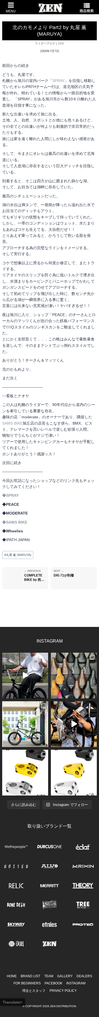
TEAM (48, 976)
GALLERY (65, 976)
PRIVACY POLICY (63, 991)
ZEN (61, 43)
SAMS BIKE (12, 423)
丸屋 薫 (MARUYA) (17, 554)
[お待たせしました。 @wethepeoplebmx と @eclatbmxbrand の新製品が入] (74, 724)
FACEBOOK (53, 983)
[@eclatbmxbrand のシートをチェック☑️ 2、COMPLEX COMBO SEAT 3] (74, 675)
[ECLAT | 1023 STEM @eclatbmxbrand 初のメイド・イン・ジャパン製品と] (25, 773)
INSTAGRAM (76, 983)
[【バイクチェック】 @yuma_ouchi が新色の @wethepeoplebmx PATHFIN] (25, 724)
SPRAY (58, 80)
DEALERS (84, 976)
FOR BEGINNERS (27, 983)
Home (12, 976)
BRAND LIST (30, 976)
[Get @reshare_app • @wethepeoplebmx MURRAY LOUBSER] (25, 675)
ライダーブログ (45, 43)
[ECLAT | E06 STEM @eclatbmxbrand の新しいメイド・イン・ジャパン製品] (74, 773)
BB (8, 327)
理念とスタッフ (33, 991)
